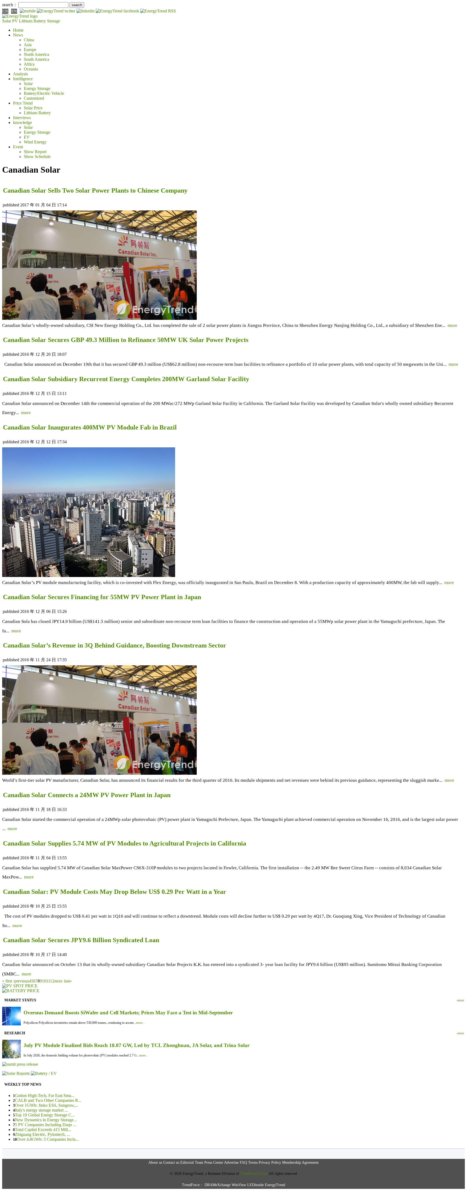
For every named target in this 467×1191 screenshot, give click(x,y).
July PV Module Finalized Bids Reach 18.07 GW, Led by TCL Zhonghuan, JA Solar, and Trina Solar (136, 1045)
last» (68, 981)
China (29, 40)
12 (52, 981)
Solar (28, 83)
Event (18, 147)
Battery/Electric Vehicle (44, 93)
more (452, 325)
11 (48, 981)
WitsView (239, 1185)
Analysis (20, 74)
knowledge (22, 122)
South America (36, 59)
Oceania (31, 69)
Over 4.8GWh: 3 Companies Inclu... (48, 1139)
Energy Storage (37, 88)
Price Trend (23, 103)
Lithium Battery (32, 21)
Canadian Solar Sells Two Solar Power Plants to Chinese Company (95, 190)
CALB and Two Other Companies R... (48, 1100)
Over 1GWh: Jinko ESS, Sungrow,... (46, 1105)
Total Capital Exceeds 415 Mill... (43, 1129)
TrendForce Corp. (254, 1174)
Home (18, 30)
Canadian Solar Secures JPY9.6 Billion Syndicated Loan (81, 940)
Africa (29, 64)
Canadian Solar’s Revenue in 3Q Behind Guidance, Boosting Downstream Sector (114, 645)
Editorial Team (191, 1162)
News (18, 35)
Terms (253, 1162)
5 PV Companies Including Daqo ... (45, 1124)
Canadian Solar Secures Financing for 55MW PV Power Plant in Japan (102, 596)
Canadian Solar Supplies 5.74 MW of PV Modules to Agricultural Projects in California (124, 843)
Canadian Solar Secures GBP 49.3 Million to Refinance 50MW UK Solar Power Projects (125, 339)
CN (5, 11)
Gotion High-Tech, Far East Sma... (44, 1095)
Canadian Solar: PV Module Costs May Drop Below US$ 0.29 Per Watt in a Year (114, 891)
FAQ (243, 1162)
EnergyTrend (275, 1185)
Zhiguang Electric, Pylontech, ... (42, 1134)
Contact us (171, 1162)
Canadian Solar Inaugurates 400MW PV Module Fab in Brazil (90, 427)
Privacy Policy (270, 1162)
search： (9, 4)
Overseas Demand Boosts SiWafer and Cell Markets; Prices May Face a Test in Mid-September (128, 1012)
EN (14, 11)
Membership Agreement (300, 1162)
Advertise (231, 1162)
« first (7, 981)
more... (140, 1023)
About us (155, 1162)
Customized (34, 98)
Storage (53, 21)
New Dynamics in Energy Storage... (46, 1120)
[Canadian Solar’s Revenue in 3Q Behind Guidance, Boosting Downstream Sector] (99, 773)
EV (27, 137)
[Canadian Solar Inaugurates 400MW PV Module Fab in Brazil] (88, 575)
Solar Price (33, 108)
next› (58, 981)
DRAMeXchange (218, 1185)
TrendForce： (193, 1185)
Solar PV (10, 21)
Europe (30, 49)
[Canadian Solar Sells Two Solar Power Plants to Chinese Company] (99, 318)
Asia (28, 44)
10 (44, 981)
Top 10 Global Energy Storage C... (45, 1115)
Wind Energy (35, 142)
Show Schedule (37, 156)
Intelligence (23, 78)
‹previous (21, 981)
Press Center (213, 1162)
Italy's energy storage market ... (41, 1110)
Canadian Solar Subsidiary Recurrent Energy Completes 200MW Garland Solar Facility (126, 379)
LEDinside (255, 1185)
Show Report (35, 151)
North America (36, 54)
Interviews (22, 117)
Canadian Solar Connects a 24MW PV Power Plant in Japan (87, 795)
